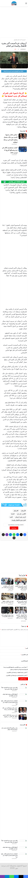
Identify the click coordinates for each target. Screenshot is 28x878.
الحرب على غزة (21, 514)
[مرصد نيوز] (14, 3)
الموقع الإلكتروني (24, 660)
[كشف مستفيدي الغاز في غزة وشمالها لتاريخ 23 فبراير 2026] (23, 149)
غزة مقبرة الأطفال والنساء (18, 520)
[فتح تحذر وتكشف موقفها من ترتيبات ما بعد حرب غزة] (7, 596)
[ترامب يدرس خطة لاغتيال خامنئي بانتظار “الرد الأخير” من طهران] (23, 717)
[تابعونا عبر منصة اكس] (14, 505)
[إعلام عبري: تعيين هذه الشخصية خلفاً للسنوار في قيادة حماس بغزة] (23, 689)
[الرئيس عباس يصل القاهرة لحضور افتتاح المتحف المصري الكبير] (21, 581)
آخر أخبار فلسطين (17, 39)
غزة (11, 517)
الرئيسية (24, 39)
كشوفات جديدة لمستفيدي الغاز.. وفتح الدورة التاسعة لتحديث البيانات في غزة (9, 702)
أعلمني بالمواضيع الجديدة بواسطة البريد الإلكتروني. (16, 675)
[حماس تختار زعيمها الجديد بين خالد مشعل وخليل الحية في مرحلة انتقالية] (23, 136)
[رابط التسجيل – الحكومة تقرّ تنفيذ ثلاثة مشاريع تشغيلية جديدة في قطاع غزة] (21, 610)
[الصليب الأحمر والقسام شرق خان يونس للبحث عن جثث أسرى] (7, 581)
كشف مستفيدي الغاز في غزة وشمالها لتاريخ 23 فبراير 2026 (9, 150)
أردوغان (23, 510)
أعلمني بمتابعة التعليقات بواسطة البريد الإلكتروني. (16, 672)
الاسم (26, 648)
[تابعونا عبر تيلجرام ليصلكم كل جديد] (14, 71)
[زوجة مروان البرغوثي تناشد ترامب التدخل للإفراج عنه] (7, 610)
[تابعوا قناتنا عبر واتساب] (14, 182)
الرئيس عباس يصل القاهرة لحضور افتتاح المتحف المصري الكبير (21, 587)
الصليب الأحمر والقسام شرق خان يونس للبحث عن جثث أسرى (7, 587)
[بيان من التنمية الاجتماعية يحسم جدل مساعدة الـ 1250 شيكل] (23, 783)
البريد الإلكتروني (24, 654)
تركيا (12, 514)
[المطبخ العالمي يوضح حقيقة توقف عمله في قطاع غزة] (23, 696)
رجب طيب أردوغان (20, 517)
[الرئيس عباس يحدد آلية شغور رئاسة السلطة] (21, 596)
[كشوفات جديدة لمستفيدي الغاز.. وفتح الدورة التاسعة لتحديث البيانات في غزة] (23, 703)
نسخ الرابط (14, 528)
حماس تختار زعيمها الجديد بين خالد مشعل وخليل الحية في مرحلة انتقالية (9, 709)
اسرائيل (15, 510)
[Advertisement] (14, 22)
